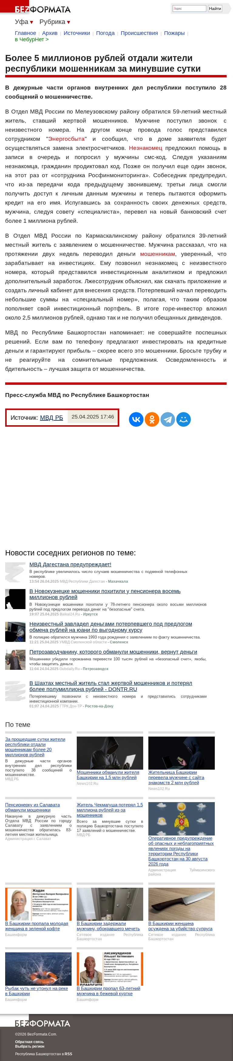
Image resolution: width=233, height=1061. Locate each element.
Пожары (174, 33)
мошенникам (157, 254)
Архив (50, 33)
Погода (105, 33)
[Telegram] (167, 419)
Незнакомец (145, 148)
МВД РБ (51, 417)
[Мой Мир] (183, 419)
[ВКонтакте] (136, 419)
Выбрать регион (29, 1046)
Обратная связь (29, 1042)
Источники (77, 33)
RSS (68, 1054)
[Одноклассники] (152, 419)
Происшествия (139, 33)
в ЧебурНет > (32, 39)
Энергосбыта (66, 139)
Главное (25, 33)
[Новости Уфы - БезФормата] (36, 7)
